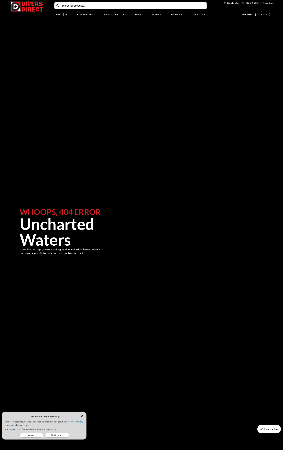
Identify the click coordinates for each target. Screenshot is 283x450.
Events (138, 14)
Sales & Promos (85, 14)
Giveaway (176, 14)
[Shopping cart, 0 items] (270, 14)
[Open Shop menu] (66, 14)
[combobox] (133, 5)
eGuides (156, 14)
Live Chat (268, 3)
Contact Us (199, 14)
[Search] (58, 5)
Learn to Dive (111, 14)
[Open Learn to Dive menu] (124, 14)
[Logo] (31, 9)
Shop (58, 14)
